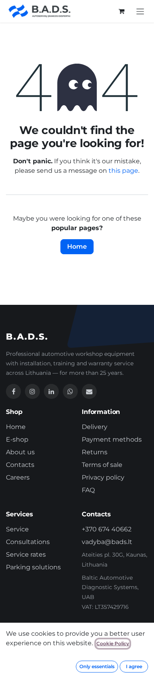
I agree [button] (134, 666)
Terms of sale (102, 465)
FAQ (88, 490)
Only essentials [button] (97, 666)
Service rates (26, 554)
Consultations (28, 542)
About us (20, 452)
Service (17, 529)
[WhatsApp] (70, 391)
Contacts (20, 465)
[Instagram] (32, 391)
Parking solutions (33, 567)
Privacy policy (103, 477)
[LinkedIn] (51, 391)
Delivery (94, 427)
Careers (18, 477)
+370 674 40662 (106, 529)
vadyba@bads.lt (107, 542)
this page (123, 170)
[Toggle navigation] (140, 11)
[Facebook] (13, 391)
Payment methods (112, 439)
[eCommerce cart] (121, 11)
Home (77, 246)
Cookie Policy (112, 643)
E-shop (17, 439)
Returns (94, 452)
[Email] (89, 391)
